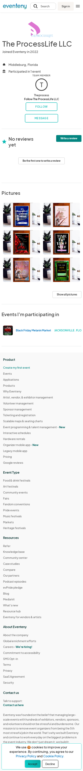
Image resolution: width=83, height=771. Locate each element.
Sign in (66, 6)
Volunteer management (18, 403)
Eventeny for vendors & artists (22, 617)
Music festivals (12, 516)
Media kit (9, 599)
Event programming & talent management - (34, 427)
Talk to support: (13, 703)
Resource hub (12, 611)
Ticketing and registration (19, 415)
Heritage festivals (14, 528)
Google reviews (13, 462)
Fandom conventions (16, 504)
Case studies (11, 563)
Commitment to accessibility (21, 652)
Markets (8, 522)
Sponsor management (17, 409)
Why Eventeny (12, 391)
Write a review (68, 138)
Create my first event (16, 367)
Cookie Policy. (53, 756)
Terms (7, 664)
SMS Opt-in (10, 658)
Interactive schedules (17, 433)
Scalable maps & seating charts (23, 421)
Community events (15, 492)
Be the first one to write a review (41, 160)
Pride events (11, 510)
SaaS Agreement (14, 676)
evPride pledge (13, 587)
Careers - (17, 646)
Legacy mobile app (15, 451)
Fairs (6, 498)
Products (9, 385)
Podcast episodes (14, 581)
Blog (6, 593)
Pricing (7, 456)
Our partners (11, 575)
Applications (11, 379)
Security (8, 682)
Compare (9, 569)
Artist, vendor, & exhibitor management (28, 397)
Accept (32, 764)
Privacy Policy (26, 756)
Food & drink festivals (16, 480)
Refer (6, 546)
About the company (15, 635)
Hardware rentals (14, 439)
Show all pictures (67, 294)
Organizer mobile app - (20, 445)
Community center (15, 557)
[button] (43, 6)
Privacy (7, 670)
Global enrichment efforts (19, 641)
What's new (10, 605)
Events (7, 373)
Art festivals (10, 486)
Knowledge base (14, 551)
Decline (50, 764)
